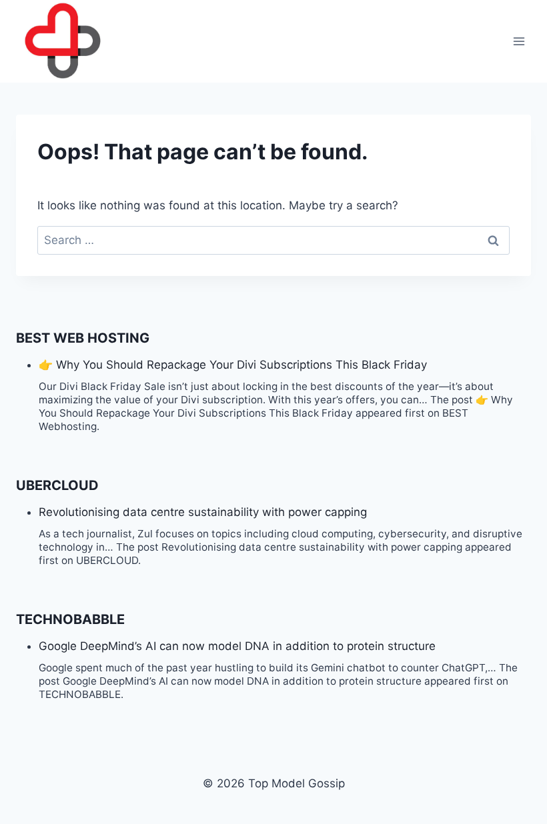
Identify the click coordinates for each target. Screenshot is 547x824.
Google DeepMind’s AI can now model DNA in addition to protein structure (237, 646)
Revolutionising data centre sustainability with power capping (203, 512)
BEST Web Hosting (82, 338)
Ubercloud (57, 485)
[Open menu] (518, 41)
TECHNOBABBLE (70, 619)
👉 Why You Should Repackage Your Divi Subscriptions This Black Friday (233, 364)
